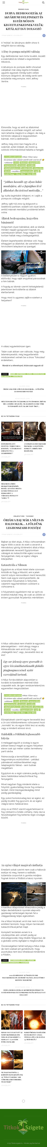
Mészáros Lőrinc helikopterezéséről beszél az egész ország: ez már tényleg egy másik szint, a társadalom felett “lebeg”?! (11, 491)
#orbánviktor (26, 168)
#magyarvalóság (26, 171)
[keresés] (43, 2)
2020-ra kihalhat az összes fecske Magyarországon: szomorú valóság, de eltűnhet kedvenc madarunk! (23, 977)
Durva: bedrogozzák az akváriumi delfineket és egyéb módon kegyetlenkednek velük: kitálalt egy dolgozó (23, 992)
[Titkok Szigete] (23, 1126)
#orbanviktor (38, 168)
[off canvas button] (4, 2)
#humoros (24, 162)
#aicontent (21, 165)
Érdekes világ (23, 9)
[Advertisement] (23, 106)
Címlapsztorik (18, 516)
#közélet (7, 171)
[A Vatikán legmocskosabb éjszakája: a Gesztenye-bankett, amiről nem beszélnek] (35, 431)
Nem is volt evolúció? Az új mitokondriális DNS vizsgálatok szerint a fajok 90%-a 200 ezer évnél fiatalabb (11, 1037)
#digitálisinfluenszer (12, 168)
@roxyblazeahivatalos (13, 157)
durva (29, 374)
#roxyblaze (31, 165)
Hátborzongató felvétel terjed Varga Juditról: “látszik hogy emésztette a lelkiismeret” (11, 448)
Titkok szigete (7, 35)
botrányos (21, 374)
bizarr (12, 374)
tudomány (25, 962)
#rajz (36, 171)
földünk (30, 960)
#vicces (16, 162)
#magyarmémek (10, 165)
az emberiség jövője (18, 960)
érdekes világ (38, 374)
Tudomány (30, 516)
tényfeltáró (18, 376)
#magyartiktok (34, 162)
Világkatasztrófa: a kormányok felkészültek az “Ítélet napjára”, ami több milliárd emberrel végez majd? (12, 1077)
